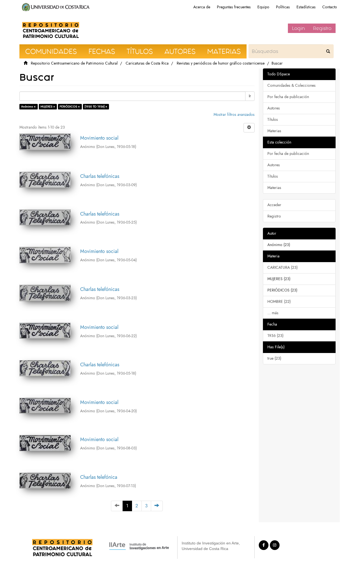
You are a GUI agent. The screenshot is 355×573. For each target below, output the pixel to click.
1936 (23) (275, 335)
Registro (322, 28)
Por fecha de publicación (288, 96)
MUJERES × (47, 106)
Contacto (329, 7)
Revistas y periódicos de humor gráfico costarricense (221, 63)
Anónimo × (28, 106)
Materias (274, 131)
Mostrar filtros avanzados (234, 114)
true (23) (274, 358)
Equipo (263, 7)
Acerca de (201, 7)
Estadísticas (306, 7)
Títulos (272, 119)
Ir (250, 96)
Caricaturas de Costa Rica (147, 63)
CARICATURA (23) (282, 267)
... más (272, 313)
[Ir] (328, 51)
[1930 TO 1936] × (96, 106)
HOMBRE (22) (279, 301)
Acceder (274, 205)
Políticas (283, 7)
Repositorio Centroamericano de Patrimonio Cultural (74, 63)
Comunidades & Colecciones (291, 85)
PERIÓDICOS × (70, 106)
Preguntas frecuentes (234, 7)
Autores (273, 108)
